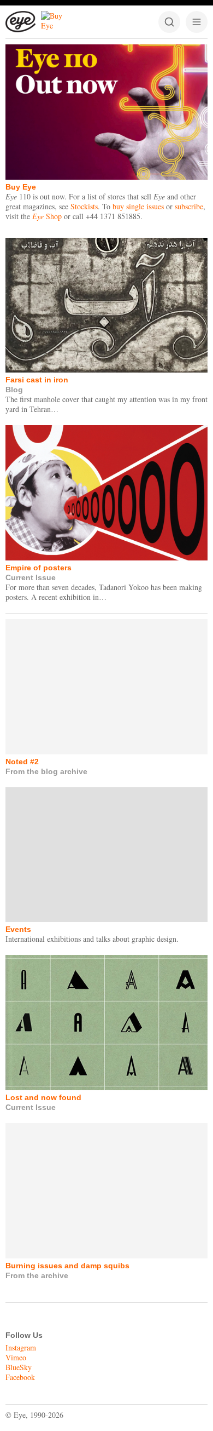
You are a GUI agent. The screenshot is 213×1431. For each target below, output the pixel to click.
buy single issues (138, 206)
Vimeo (15, 1357)
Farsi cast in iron (36, 379)
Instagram (20, 1347)
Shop (47, 216)
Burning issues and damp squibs (67, 1265)
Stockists (84, 206)
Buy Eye (20, 186)
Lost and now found (43, 1097)
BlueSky (18, 1367)
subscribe (189, 206)
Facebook (20, 1377)
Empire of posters (38, 567)
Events (18, 929)
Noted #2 (22, 761)
